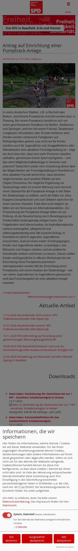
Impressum (9, 505)
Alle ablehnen (11, 538)
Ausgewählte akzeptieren (37, 538)
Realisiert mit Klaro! (65, 547)
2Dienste (20, 527)
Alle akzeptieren (64, 538)
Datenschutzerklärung (16, 501)
